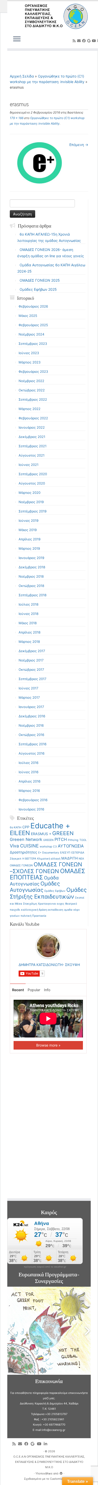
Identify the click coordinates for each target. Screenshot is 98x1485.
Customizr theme (61, 1478)
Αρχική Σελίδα (22, 76)
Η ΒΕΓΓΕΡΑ (29, 858)
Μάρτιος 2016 (29, 791)
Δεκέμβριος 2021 (32, 437)
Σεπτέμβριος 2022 (33, 399)
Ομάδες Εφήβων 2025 (38, 289)
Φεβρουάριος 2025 (33, 325)
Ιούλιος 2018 (28, 604)
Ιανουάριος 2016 (31, 809)
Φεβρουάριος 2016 (33, 800)
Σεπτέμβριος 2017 (32, 679)
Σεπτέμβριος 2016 (32, 744)
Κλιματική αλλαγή (48, 858)
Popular (34, 990)
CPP (25, 827)
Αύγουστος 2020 (32, 483)
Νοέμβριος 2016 (31, 725)
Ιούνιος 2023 (29, 353)
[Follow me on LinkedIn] (47, 1443)
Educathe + (50, 825)
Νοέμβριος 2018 (31, 576)
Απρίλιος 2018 (29, 632)
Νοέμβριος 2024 (31, 334)
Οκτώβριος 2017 (31, 669)
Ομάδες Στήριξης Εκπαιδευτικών (48, 893)
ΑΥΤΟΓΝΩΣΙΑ (71, 845)
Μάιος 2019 (28, 530)
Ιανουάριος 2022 (32, 427)
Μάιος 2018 (28, 623)
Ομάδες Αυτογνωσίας (35, 886)
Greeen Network (26, 839)
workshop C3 (48, 846)
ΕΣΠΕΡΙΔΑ (77, 852)
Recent (18, 990)
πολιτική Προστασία (33, 915)
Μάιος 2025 (28, 316)
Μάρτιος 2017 (29, 697)
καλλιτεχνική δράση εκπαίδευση (42, 909)
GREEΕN (48, 840)
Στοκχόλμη (30, 903)
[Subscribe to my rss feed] (75, 41)
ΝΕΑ (81, 858)
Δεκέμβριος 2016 (32, 716)
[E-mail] (79, 41)
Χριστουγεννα (47, 903)
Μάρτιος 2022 (29, 409)
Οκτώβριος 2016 (31, 735)
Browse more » (48, 1045)
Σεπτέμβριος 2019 (32, 511)
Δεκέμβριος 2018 (32, 567)
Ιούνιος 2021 (28, 465)
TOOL (83, 840)
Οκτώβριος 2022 (32, 390)
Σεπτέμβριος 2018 (32, 595)
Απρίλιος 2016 (29, 781)
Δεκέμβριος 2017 (32, 651)
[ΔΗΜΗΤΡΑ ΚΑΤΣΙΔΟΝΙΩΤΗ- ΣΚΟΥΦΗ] (48, 945)
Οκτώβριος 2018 (31, 586)
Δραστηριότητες (23, 852)
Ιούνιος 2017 (28, 688)
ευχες (60, 903)
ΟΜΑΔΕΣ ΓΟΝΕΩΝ (21, 865)
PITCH (61, 839)
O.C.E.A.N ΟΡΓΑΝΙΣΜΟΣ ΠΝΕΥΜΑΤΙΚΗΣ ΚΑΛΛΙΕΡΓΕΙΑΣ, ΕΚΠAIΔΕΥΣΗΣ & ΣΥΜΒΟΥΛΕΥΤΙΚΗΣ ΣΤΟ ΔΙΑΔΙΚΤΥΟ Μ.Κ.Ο (49, 1462)
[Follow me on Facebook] (84, 41)
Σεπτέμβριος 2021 (32, 446)
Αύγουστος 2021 (31, 455)
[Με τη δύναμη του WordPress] (61, 1472)
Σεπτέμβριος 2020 (33, 474)
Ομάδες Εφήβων (54, 891)
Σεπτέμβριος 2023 (33, 344)
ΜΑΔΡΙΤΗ (69, 858)
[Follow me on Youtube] (94, 41)
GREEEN (63, 833)
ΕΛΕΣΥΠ (65, 852)
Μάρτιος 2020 (29, 493)
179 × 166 (16, 118)
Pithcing (73, 840)
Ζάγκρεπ (15, 858)
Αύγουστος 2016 (31, 753)
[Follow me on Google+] (89, 41)
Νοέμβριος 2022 (31, 381)
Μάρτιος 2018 (29, 642)
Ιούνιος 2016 (28, 772)
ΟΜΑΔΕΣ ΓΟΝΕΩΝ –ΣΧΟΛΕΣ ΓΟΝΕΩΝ (46, 867)
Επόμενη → (78, 144)
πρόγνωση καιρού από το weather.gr (45, 1267)
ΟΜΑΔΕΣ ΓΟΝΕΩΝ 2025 (40, 280)
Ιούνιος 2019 (28, 520)
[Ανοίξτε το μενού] (17, 39)
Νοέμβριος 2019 (31, 502)
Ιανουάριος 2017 (31, 707)
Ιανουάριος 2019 (31, 558)
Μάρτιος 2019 (29, 548)
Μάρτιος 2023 (29, 362)
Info (47, 990)
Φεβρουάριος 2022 (33, 418)
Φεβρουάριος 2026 (33, 306)
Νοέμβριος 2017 (31, 660)
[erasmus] (39, 162)
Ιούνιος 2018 (28, 614)
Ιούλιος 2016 (28, 763)
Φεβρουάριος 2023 (33, 371)
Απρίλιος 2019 (29, 539)
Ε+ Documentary (48, 852)
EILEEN (20, 833)
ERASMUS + (41, 834)
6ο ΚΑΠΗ (15, 827)
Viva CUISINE (24, 845)
